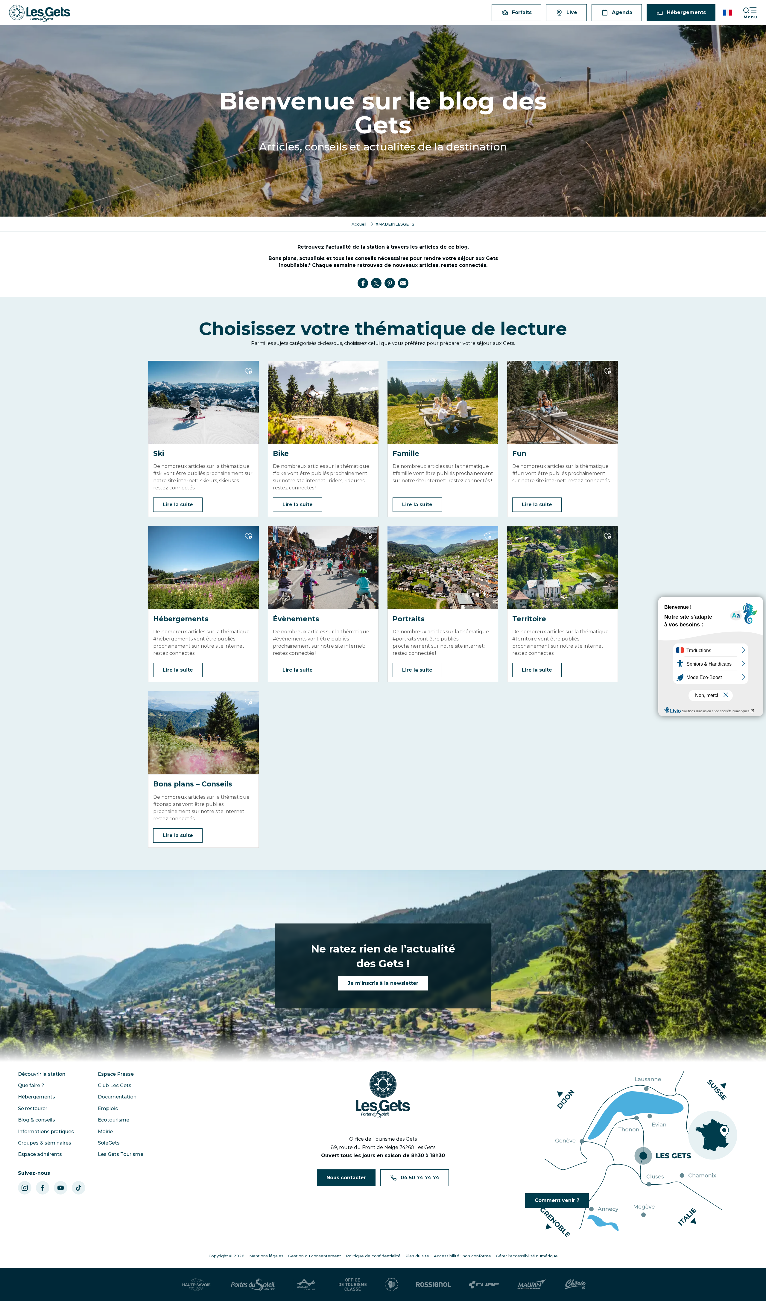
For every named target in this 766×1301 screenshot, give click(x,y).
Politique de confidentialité (373, 1255)
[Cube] (484, 1284)
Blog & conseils (36, 1120)
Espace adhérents (40, 1154)
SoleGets (109, 1143)
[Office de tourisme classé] (353, 1284)
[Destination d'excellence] (391, 1284)
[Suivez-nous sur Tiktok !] (78, 1188)
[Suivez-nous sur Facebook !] (42, 1188)
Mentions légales (266, 1255)
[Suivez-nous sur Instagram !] (24, 1188)
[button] (728, 13)
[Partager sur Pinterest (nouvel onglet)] (390, 283)
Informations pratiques (46, 1131)
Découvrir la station (41, 1074)
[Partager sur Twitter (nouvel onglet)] (376, 283)
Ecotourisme (113, 1120)
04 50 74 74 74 (420, 1177)
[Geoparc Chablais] (307, 1284)
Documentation (117, 1097)
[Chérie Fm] (575, 1284)
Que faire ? (31, 1085)
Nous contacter (346, 1177)
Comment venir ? (557, 1200)
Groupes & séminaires (44, 1143)
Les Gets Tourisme (120, 1154)
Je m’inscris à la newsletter (383, 983)
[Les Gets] (39, 13)
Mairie (105, 1131)
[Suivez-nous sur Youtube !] (60, 1188)
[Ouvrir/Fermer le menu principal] (754, 13)
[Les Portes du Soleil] (253, 1284)
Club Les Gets (114, 1085)
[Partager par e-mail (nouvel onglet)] (403, 283)
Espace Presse (116, 1074)
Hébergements (36, 1097)
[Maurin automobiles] (531, 1284)
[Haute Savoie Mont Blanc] (196, 1284)
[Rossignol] (433, 1284)
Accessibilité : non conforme (462, 1255)
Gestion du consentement (314, 1255)
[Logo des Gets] (383, 1094)
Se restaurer (32, 1108)
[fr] (728, 13)
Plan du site (417, 1255)
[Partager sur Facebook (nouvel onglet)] (363, 283)
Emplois (108, 1108)
